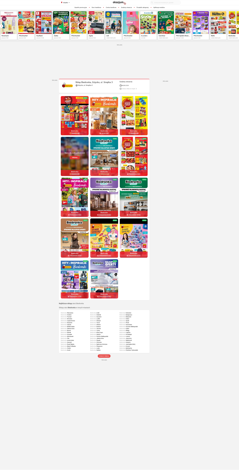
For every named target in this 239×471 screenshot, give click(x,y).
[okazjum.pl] (119, 3)
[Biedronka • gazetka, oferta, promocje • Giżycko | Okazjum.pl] (67, 85)
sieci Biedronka (71, 303)
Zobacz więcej (104, 356)
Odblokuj (74, 157)
